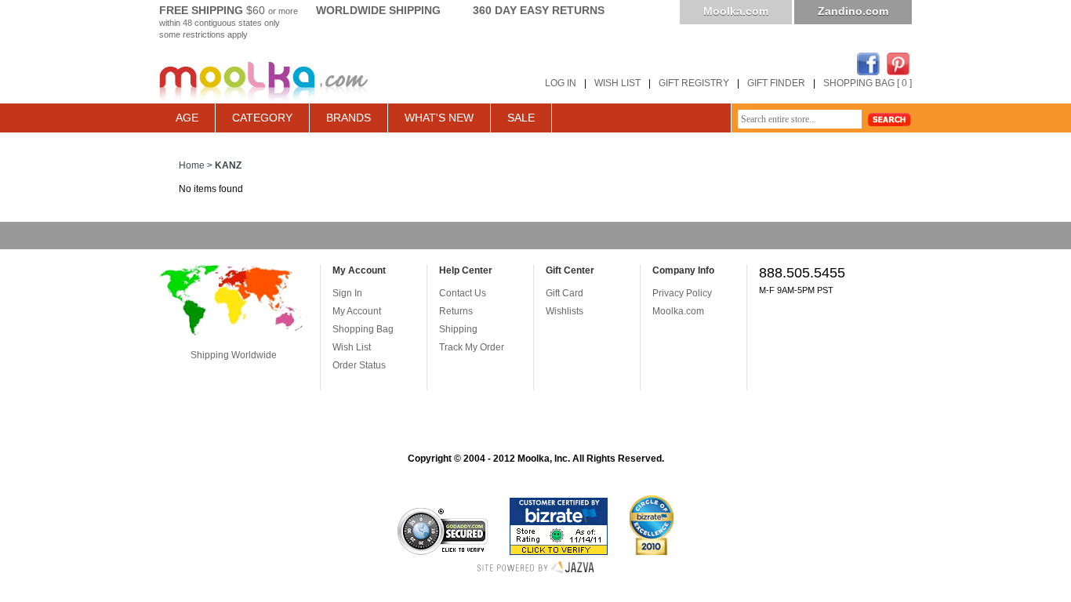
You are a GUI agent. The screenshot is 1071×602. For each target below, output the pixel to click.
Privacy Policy (682, 293)
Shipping (458, 329)
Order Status (359, 365)
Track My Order (471, 347)
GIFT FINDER (776, 83)
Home (192, 165)
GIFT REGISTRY (694, 83)
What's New (439, 117)
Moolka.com (735, 11)
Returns (456, 311)
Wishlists (564, 311)
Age (187, 117)
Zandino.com (853, 11)
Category (262, 117)
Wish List (351, 347)
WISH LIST (617, 83)
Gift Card (564, 293)
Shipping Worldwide (234, 355)
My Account (356, 311)
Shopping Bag (363, 329)
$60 (228, 10)
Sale (521, 117)
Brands (348, 117)
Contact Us (462, 293)
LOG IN (560, 83)
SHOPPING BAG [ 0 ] (867, 83)
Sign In (347, 293)
